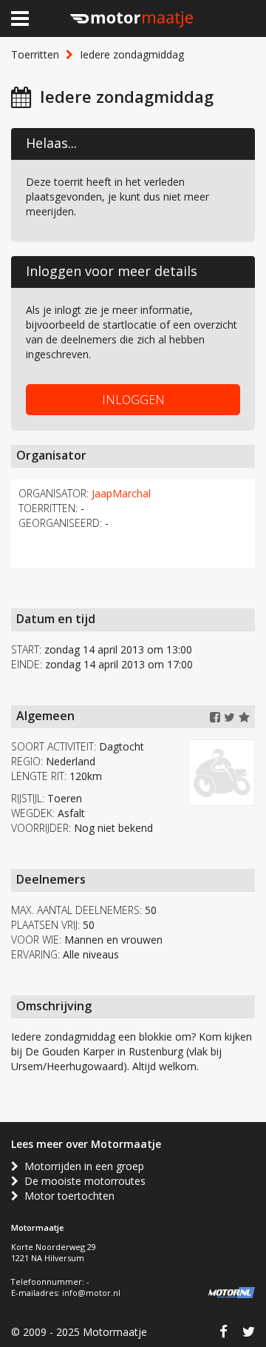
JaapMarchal (121, 493)
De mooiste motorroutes (82, 1181)
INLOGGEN (133, 400)
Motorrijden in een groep (81, 1166)
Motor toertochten (66, 1196)
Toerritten (35, 54)
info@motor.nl (91, 1292)
